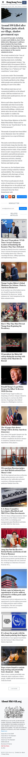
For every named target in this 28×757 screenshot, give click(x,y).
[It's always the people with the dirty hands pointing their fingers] (14, 621)
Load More (14, 688)
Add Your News (5, 746)
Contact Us (18, 752)
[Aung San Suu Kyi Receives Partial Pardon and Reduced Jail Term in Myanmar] (14, 538)
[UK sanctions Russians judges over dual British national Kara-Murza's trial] (14, 456)
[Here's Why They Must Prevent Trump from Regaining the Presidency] (14, 312)
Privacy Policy (5, 754)
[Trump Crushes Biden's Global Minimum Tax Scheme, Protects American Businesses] (14, 271)
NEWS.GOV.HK (5, 742)
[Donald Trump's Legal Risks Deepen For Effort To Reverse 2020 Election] (14, 375)
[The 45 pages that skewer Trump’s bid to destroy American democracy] (14, 416)
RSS (4, 748)
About (23, 752)
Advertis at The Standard (8, 740)
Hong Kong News (14, 2)
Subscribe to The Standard (8, 735)
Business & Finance (6, 744)
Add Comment (22, 197)
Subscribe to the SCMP (7, 733)
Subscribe (23, 208)
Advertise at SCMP (6, 737)
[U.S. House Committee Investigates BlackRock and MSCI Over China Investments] (14, 497)
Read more (4, 731)
